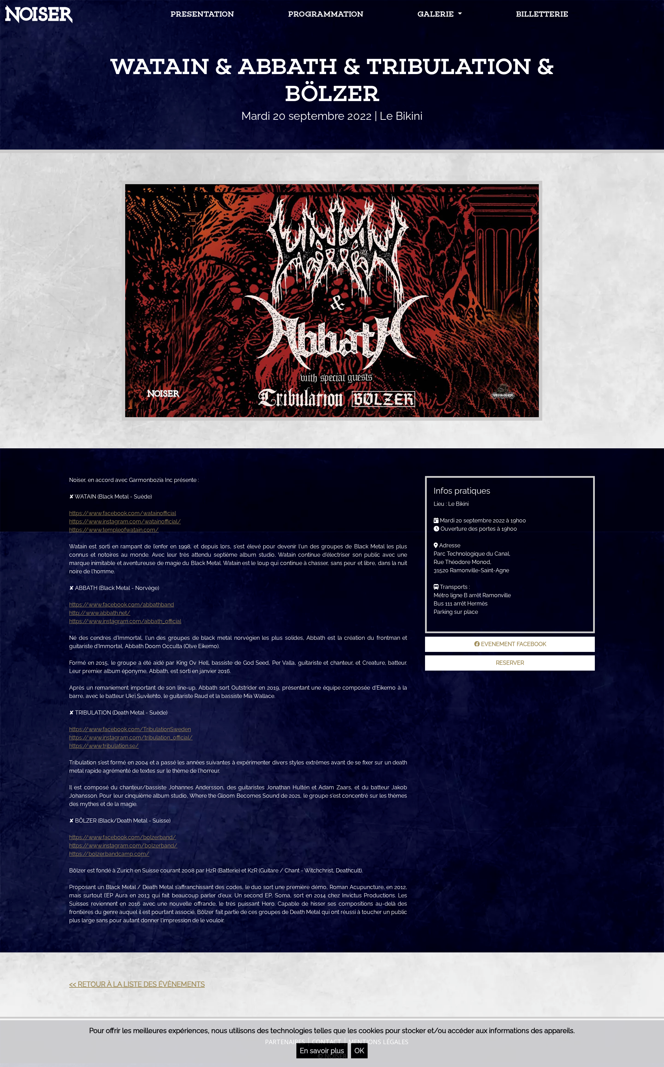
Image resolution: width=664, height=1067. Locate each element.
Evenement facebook (513, 644)
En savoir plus (322, 1051)
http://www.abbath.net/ (99, 613)
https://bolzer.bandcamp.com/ (109, 854)
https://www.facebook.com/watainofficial (122, 513)
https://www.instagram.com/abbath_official (125, 621)
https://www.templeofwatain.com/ (114, 530)
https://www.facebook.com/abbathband (121, 604)
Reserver (510, 663)
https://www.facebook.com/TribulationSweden (130, 729)
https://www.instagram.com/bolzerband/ (123, 845)
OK (359, 1051)
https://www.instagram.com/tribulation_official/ (131, 737)
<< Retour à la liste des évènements (137, 984)
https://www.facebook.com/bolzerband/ (122, 837)
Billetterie (542, 14)
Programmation (325, 14)
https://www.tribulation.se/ (104, 746)
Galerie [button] (436, 14)
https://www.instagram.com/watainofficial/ (125, 521)
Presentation (202, 14)
